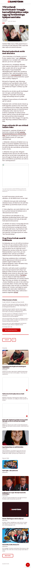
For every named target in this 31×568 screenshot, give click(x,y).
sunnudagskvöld (16, 75)
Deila (7, 339)
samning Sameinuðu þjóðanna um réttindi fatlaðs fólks (14, 133)
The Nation (23, 275)
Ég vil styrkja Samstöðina (12, 330)
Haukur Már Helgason (12, 21)
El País (16, 292)
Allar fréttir (8, 555)
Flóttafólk (4, 20)
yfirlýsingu (23, 58)
